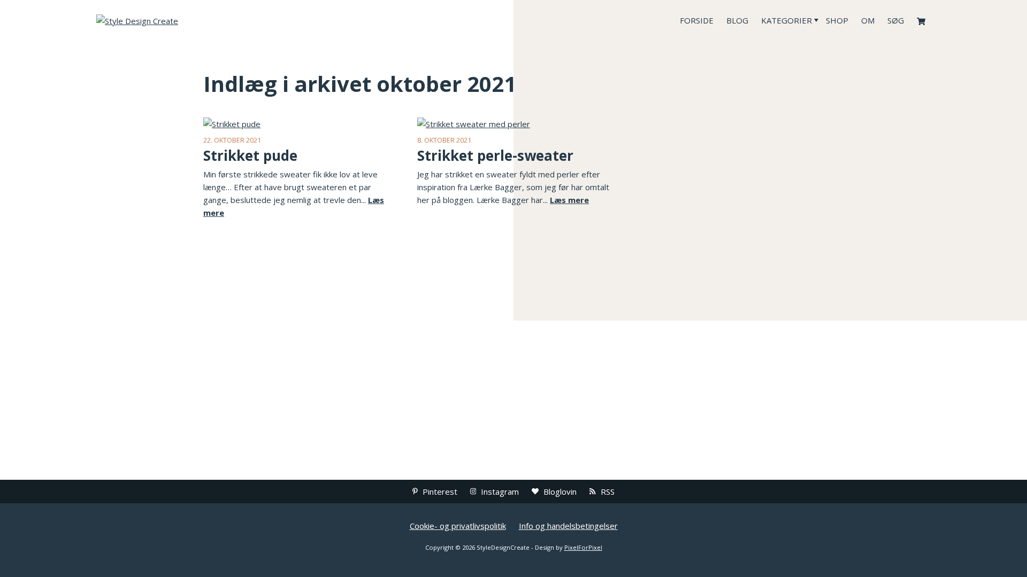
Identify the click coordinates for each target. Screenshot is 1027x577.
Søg (895, 20)
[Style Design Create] (176, 20)
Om (868, 20)
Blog (737, 20)
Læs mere (569, 199)
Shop (837, 20)
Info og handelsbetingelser (568, 525)
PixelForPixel (583, 547)
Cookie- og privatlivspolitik (458, 525)
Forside (697, 20)
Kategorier (786, 20)
